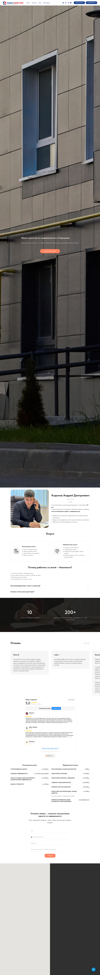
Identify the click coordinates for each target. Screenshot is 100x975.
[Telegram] (68, 3)
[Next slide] (88, 643)
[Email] (63, 3)
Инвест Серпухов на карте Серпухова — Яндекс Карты (50, 751)
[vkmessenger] (71, 3)
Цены (40, 2)
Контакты (34, 2)
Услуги (28, 2)
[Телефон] (66, 3)
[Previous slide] (85, 643)
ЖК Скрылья (47, 2)
